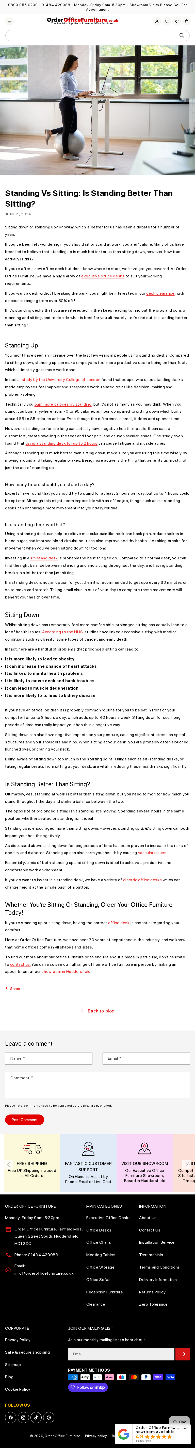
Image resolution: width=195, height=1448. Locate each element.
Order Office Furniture (62, 1436)
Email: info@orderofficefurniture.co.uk (44, 1269)
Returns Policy (152, 1292)
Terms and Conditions (159, 1267)
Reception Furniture (104, 1292)
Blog (9, 1376)
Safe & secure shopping (27, 1352)
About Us (148, 1217)
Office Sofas (98, 1279)
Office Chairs (98, 1242)
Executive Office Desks (108, 1217)
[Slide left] (8, 1164)
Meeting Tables (100, 1254)
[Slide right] (186, 1164)
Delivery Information (158, 1279)
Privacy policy (96, 1436)
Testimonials (151, 1254)
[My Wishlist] (176, 21)
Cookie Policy (17, 1389)
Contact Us (149, 1230)
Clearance (95, 1304)
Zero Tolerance (153, 1304)
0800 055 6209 (23, 5)
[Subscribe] (182, 1354)
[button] (9, 21)
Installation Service (157, 1242)
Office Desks (98, 1230)
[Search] (181, 35)
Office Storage (100, 1267)
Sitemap (13, 1364)
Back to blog (101, 1010)
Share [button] (15, 989)
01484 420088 (56, 5)
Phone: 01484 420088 (36, 1254)
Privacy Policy (17, 1339)
